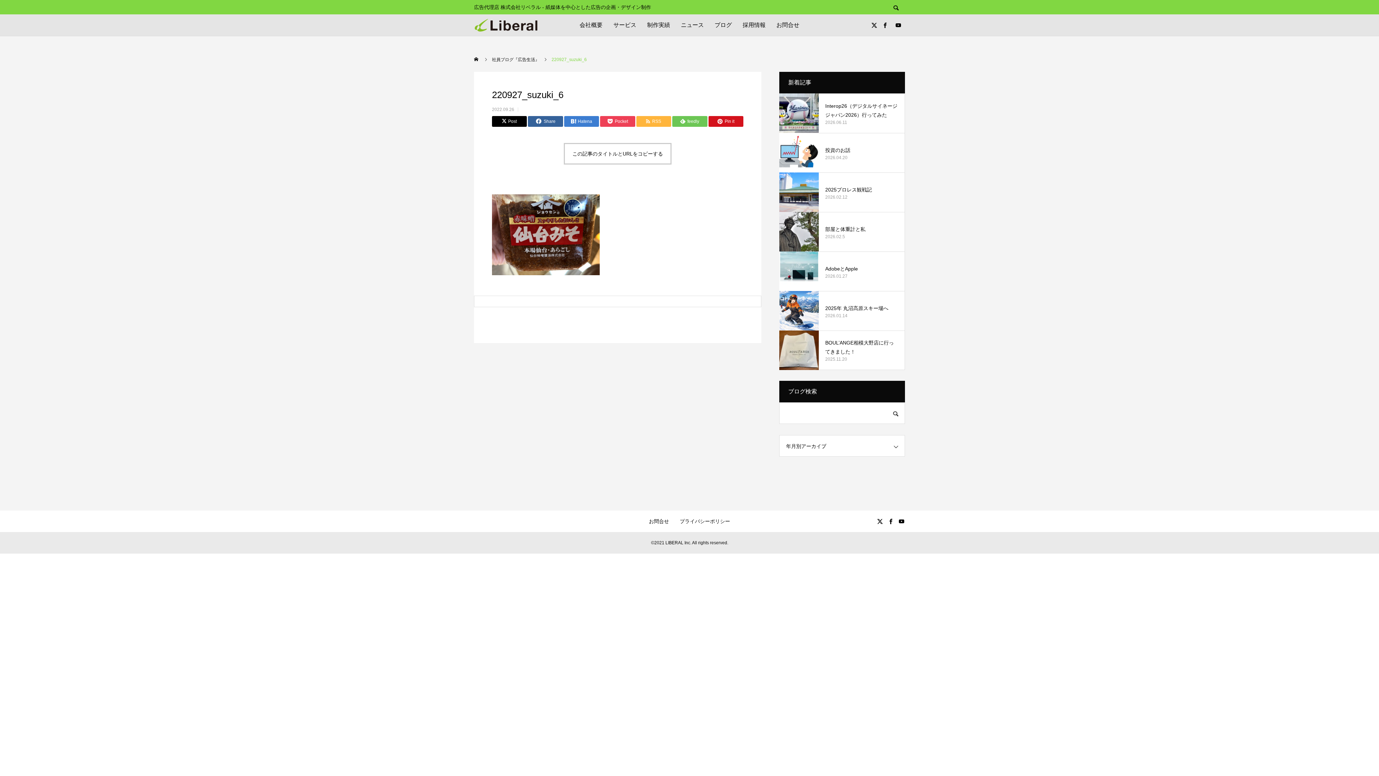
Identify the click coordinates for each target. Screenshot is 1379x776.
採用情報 (754, 25)
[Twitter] (874, 25)
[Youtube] (898, 25)
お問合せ (787, 25)
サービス (624, 25)
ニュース (692, 25)
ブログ (723, 25)
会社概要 (591, 25)
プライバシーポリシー (705, 521)
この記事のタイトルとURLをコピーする (617, 154)
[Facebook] (884, 25)
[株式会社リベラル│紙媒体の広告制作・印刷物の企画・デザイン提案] (506, 25)
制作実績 (658, 25)
